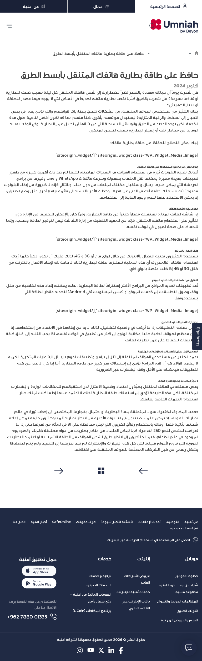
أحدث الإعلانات (149, 522)
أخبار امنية (39, 522)
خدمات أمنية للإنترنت (133, 592)
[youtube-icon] (90, 650)
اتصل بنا (19, 522)
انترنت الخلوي (187, 611)
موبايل (191, 559)
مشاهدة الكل (101, 480)
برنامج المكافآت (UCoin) (92, 611)
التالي (58, 481)
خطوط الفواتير (186, 576)
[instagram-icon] (80, 650)
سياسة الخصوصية (184, 528)
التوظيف (172, 522)
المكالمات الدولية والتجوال (177, 601)
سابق (144, 481)
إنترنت (143, 559)
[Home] (196, 53)
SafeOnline (61, 522)
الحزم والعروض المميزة (179, 620)
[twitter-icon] (101, 650)
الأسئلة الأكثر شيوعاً (117, 522)
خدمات (104, 559)
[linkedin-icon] (111, 650)
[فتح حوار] (189, 648)
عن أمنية (191, 522)
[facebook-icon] (122, 650)
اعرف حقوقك (86, 522)
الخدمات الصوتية (98, 585)
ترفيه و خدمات (100, 576)
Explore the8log (169, 53)
